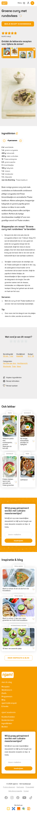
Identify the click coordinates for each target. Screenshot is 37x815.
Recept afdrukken (12, 381)
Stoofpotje (7, 366)
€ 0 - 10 (31, 356)
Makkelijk (19, 356)
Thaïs (14, 366)
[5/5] (9, 33)
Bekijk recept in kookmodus (17, 24)
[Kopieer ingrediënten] (17, 133)
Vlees (19, 366)
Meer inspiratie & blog (18, 658)
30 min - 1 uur (8, 356)
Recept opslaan (12, 386)
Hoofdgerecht (22, 363)
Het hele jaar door (9, 363)
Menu (20, 3)
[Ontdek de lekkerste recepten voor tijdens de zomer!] (18, 53)
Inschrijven (18, 541)
